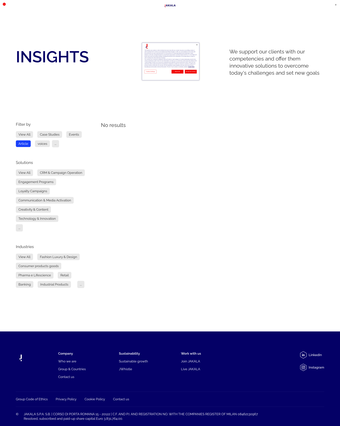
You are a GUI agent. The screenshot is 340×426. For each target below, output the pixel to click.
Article (23, 144)
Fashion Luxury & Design (58, 257)
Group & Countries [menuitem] (72, 369)
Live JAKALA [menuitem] (190, 369)
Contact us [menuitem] (66, 377)
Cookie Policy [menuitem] (95, 399)
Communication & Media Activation (44, 200)
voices (42, 144)
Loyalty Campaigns (32, 191)
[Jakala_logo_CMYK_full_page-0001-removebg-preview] (170, 6)
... (55, 144)
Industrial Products (54, 284)
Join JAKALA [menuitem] (190, 361)
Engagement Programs (36, 182)
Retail (64, 275)
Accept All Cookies (191, 71)
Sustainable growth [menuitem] (133, 361)
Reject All (177, 71)
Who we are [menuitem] (67, 361)
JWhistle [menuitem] (125, 369)
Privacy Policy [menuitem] (66, 399)
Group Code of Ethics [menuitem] (32, 399)
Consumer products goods (38, 266)
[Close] (197, 45)
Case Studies (50, 134)
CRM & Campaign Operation (61, 173)
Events (74, 134)
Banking (24, 284)
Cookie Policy (191, 66)
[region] (170, 61)
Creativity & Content (33, 209)
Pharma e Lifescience (34, 275)
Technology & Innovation (37, 219)
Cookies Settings (150, 71)
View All (24, 134)
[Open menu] (4, 4)
